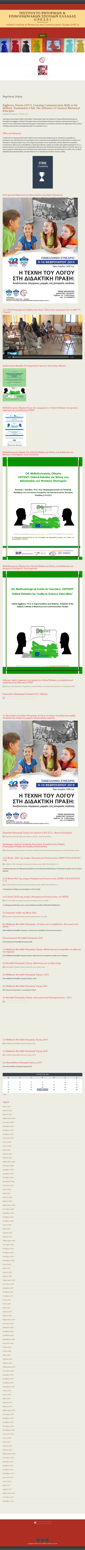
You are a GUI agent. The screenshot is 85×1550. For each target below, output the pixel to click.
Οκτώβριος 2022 (8, 1256)
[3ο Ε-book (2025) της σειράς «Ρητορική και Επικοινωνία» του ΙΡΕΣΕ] (25, 900)
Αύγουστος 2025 (8, 1138)
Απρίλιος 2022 (7, 1272)
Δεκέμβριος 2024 (8, 1170)
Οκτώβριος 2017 (8, 1470)
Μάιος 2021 (6, 1308)
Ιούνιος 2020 (7, 1351)
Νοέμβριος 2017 (8, 1466)
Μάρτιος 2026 (7, 1114)
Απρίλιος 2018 (7, 1446)
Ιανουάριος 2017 (8, 1497)
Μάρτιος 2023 (7, 1237)
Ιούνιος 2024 (7, 1189)
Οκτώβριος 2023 (8, 1221)
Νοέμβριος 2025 (8, 1130)
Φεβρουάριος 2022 (9, 1280)
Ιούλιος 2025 (7, 1142)
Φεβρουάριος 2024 (9, 1205)
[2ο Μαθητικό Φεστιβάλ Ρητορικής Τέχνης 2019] (19, 1043)
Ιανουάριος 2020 (8, 1371)
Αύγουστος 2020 (8, 1343)
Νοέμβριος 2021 (8, 1292)
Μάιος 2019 (6, 1398)
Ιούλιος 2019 (7, 1391)
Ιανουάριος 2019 (8, 1414)
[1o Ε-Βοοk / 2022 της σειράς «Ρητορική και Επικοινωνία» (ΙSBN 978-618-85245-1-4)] (30, 864)
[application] (42, 337)
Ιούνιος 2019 (7, 1395)
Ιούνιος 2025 (7, 1146)
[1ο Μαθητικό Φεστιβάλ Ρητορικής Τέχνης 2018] (19, 1055)
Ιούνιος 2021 (7, 1304)
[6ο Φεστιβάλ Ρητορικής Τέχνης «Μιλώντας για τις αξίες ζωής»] (24, 967)
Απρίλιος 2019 (7, 1402)
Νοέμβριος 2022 (8, 1252)
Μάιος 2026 (6, 1106)
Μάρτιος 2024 (7, 1201)
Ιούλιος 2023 (7, 1225)
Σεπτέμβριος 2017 (8, 1473)
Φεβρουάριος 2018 (9, 1454)
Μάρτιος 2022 (7, 1276)
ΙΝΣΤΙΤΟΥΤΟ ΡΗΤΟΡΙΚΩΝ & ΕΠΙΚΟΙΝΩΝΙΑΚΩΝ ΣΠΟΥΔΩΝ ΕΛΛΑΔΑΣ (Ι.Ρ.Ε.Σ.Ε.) (42, 16)
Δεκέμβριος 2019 (8, 1375)
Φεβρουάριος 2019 (9, 1410)
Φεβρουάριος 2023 (9, 1241)
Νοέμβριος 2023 (8, 1217)
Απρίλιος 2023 (7, 1233)
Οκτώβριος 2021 (8, 1296)
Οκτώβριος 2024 (8, 1177)
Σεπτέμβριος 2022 (8, 1260)
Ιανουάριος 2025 (8, 1166)
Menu (42, 35)
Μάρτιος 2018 (7, 1450)
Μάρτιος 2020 (7, 1363)
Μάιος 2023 (6, 1229)
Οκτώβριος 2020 (8, 1335)
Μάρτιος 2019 (7, 1406)
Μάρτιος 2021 (7, 1316)
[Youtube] (42, 1540)
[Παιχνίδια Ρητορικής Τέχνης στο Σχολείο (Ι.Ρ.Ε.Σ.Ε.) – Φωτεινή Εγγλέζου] (27, 836)
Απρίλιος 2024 (7, 1197)
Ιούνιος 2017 (7, 1481)
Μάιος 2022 (6, 1268)
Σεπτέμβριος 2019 (8, 1387)
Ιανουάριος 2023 (8, 1245)
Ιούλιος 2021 (7, 1300)
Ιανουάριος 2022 (8, 1284)
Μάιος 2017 (6, 1485)
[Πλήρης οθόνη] (79, 357)
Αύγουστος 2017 (8, 1477)
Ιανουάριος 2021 (8, 1324)
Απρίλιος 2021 (7, 1312)
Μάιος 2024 (6, 1193)
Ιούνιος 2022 (7, 1264)
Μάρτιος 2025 (7, 1158)
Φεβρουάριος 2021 (9, 1320)
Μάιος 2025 (6, 1150)
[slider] (41, 357)
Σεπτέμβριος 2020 (8, 1339)
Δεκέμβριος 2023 (8, 1213)
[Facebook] (38, 1540)
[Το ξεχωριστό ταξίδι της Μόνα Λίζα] (25, 916)
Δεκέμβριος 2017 (8, 1462)
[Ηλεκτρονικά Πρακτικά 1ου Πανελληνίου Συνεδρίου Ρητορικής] (40, 250)
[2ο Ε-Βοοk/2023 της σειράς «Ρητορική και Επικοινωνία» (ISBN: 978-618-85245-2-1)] (30, 885)
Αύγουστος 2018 (8, 1434)
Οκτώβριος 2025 (8, 1134)
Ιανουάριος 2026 (8, 1122)
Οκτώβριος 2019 (8, 1383)
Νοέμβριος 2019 (8, 1379)
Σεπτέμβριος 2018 (8, 1430)
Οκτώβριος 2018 (8, 1426)
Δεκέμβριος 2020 (8, 1327)
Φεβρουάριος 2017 (9, 1493)
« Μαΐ (4, 1094)
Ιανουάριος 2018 (8, 1458)
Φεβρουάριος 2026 (9, 1118)
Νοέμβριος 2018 (8, 1422)
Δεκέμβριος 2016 (8, 1501)
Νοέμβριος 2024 (8, 1174)
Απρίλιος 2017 (7, 1489)
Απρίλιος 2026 (7, 1110)
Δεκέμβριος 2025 (8, 1126)
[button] (42, 337)
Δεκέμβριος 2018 (8, 1418)
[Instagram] (47, 1540)
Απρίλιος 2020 (7, 1359)
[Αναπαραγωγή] (5, 357)
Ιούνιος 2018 (7, 1438)
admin (26, 114)
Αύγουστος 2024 (8, 1185)
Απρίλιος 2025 (7, 1154)
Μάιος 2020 (6, 1355)
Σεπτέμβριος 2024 (8, 1181)
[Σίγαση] (76, 357)
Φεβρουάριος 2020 (9, 1367)
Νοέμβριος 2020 (8, 1331)
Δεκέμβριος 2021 (8, 1288)
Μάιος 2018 (6, 1442)
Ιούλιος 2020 (7, 1347)
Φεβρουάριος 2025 (9, 1162)
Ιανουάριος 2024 (8, 1209)
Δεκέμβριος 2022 (8, 1249)
